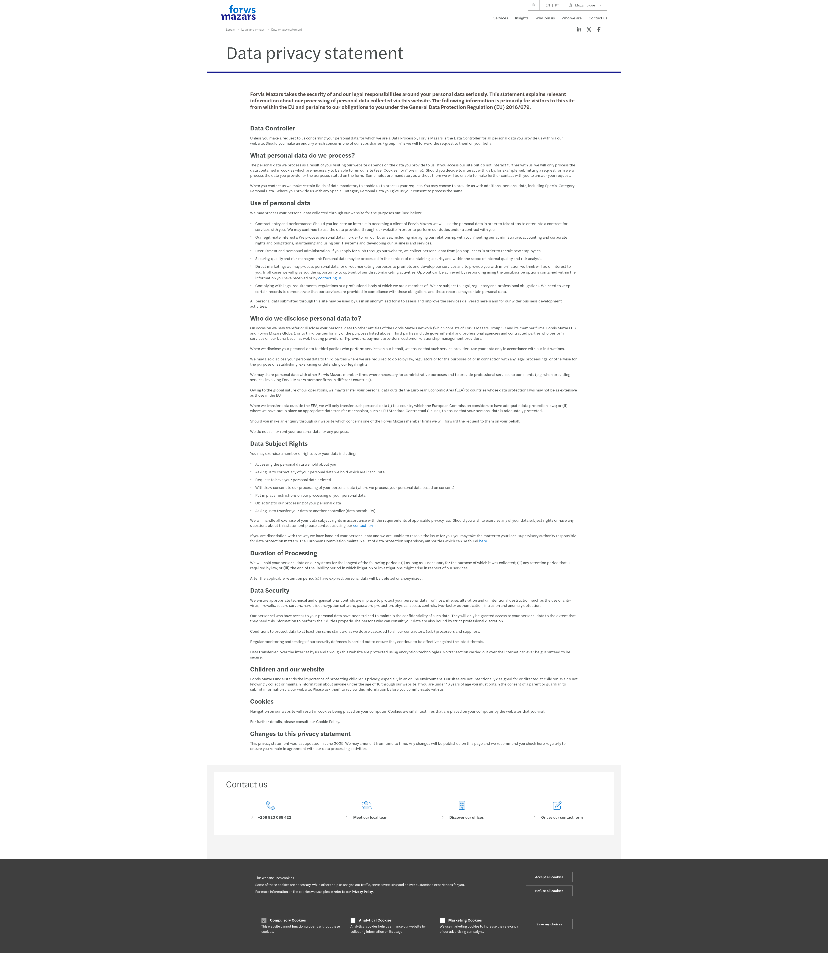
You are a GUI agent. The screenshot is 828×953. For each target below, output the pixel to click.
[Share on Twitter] (589, 29)
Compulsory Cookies (288, 920)
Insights (521, 17)
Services (500, 17)
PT (557, 5)
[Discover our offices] (462, 810)
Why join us (545, 17)
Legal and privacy (253, 29)
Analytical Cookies (375, 920)
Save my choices (549, 924)
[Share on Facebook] (599, 29)
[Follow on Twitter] (424, 854)
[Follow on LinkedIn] (413, 854)
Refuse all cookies (549, 890)
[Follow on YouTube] (444, 854)
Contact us (598, 17)
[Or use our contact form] (557, 810)
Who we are (572, 17)
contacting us (330, 277)
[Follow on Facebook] (434, 854)
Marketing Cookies (465, 920)
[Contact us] (270, 810)
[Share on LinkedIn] (579, 29)
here (483, 540)
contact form (364, 525)
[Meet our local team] (366, 810)
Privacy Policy (362, 891)
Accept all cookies (549, 876)
